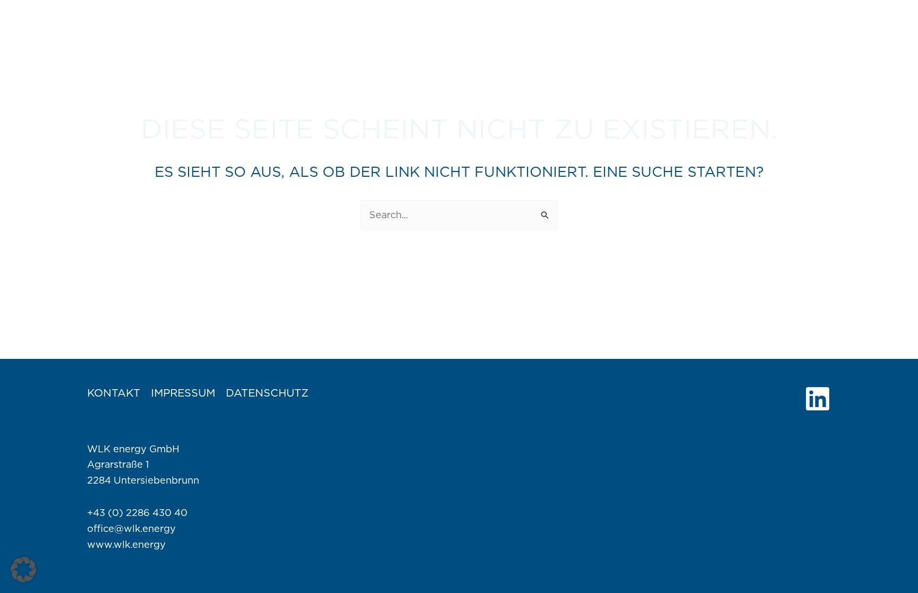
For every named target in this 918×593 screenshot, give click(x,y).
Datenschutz (267, 392)
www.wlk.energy (126, 544)
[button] (23, 569)
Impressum (183, 392)
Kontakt (113, 392)
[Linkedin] (817, 398)
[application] (607, 21)
